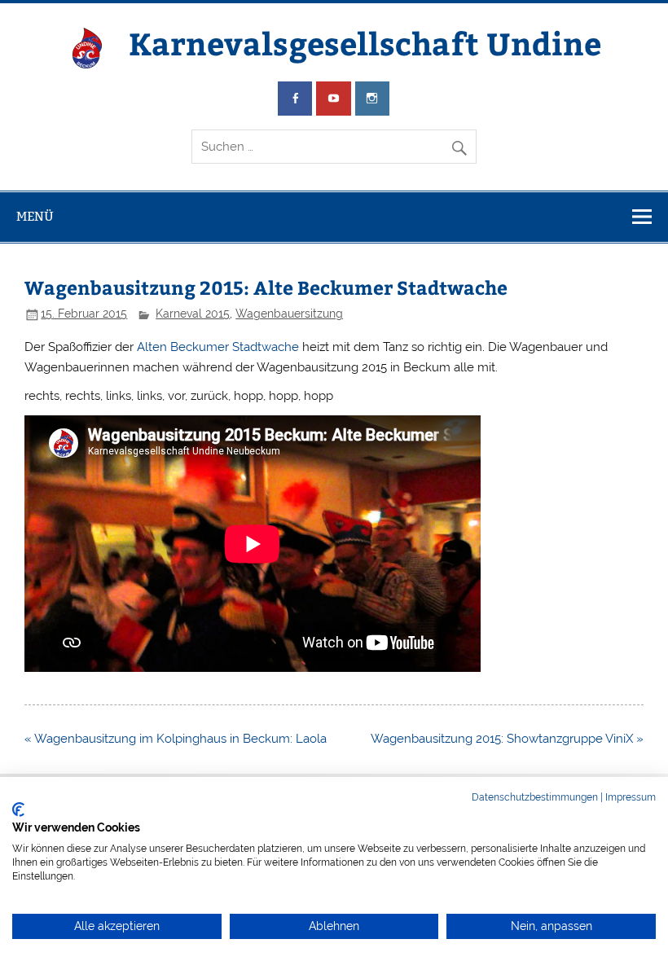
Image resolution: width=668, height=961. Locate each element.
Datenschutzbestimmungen (535, 797)
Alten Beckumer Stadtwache (218, 347)
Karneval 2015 (193, 313)
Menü (35, 216)
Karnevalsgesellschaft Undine (365, 43)
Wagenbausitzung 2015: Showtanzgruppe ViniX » (507, 738)
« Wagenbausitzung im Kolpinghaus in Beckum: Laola (175, 738)
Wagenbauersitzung (289, 313)
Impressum (630, 797)
